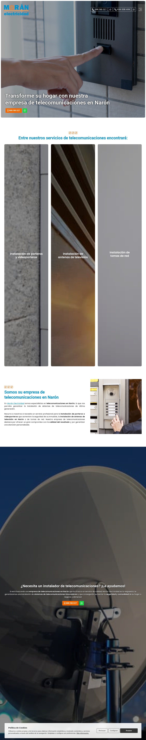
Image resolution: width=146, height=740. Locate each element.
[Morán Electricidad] (16, 9)
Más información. (83, 733)
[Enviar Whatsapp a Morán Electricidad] (110, 9)
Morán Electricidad (15, 403)
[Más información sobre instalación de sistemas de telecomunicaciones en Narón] (25, 110)
